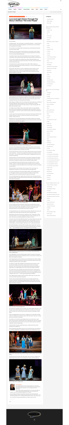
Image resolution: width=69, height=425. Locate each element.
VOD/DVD (48, 207)
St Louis (48, 148)
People (48, 121)
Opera (48, 117)
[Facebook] (10, 401)
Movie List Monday (50, 104)
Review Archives (50, 131)
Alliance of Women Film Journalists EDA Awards (52, 27)
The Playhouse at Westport (52, 192)
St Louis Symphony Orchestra (52, 163)
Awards (48, 39)
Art (47, 33)
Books (48, 43)
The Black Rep (49, 186)
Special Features (50, 146)
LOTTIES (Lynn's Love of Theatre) (53, 98)
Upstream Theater (50, 204)
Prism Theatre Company (51, 129)
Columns (48, 51)
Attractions (49, 37)
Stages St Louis (49, 167)
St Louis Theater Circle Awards (52, 165)
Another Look (49, 30)
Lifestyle (48, 94)
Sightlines (49, 140)
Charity (48, 47)
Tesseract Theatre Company (52, 184)
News (37, 9)
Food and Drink (50, 83)
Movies (15, 9)
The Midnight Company (51, 188)
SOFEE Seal (49, 142)
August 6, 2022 (18, 22)
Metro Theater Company (51, 102)
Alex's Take (49, 23)
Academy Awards (50, 19)
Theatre (19, 9)
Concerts (48, 53)
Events (41, 9)
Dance (48, 60)
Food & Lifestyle (26, 9)
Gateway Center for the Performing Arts (52, 90)
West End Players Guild (51, 211)
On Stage (48, 115)
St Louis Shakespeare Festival (52, 161)
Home (10, 9)
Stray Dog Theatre (50, 173)
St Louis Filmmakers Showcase (52, 158)
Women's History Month (51, 215)
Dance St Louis (49, 62)
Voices (45, 9)
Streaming (49, 175)
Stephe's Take (49, 169)
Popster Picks (49, 125)
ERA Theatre (49, 72)
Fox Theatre (49, 85)
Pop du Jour (49, 123)
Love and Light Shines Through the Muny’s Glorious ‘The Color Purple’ (23, 20)
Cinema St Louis (50, 49)
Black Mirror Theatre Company (52, 41)
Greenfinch (49, 92)
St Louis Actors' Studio (51, 150)
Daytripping (49, 64)
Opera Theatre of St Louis (51, 119)
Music (32, 9)
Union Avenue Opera (50, 202)
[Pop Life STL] (14, 4)
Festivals (48, 78)
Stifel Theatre (49, 171)
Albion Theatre (49, 21)
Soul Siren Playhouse (50, 144)
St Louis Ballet (49, 152)
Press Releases (49, 127)
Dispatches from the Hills (51, 68)
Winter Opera (49, 213)
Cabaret (48, 45)
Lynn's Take (49, 100)
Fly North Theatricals (51, 81)
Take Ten (48, 177)
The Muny (19, 16)
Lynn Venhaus (12, 22)
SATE (48, 138)
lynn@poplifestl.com (10, 0)
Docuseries (49, 70)
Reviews (15, 16)
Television (49, 179)
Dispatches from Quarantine (52, 66)
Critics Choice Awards (51, 58)
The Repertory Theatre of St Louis (53, 194)
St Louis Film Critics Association (52, 154)
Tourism (48, 200)
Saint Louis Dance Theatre (51, 136)
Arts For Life (49, 35)
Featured (11, 16)
